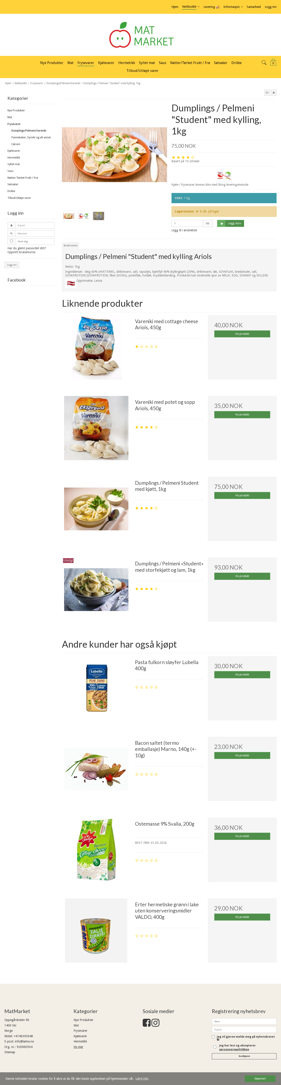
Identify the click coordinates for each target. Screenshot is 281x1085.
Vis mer (78, 1047)
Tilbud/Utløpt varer (19, 198)
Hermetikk (13, 157)
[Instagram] (155, 1025)
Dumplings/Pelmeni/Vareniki (28, 130)
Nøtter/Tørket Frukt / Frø (22, 177)
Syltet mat (13, 164)
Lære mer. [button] (142, 1078)
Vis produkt (242, 333)
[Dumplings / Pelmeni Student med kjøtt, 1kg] (96, 511)
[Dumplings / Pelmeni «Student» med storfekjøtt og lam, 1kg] (96, 592)
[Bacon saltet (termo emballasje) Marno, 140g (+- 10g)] (96, 771)
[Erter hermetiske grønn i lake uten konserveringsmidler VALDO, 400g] (96, 932)
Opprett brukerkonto (21, 252)
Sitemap (9, 1052)
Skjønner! (260, 1078)
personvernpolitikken (234, 1049)
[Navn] (244, 1021)
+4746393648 (23, 1036)
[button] (267, 93)
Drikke (11, 191)
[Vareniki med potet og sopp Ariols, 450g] (96, 430)
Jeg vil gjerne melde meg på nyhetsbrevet (246, 1036)
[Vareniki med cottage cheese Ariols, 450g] (96, 349)
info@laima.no (24, 1041)
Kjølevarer (13, 150)
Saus (10, 171)
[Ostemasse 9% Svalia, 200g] (96, 852)
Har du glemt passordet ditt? (26, 248)
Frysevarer (14, 124)
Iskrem (15, 144)
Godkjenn (244, 1056)
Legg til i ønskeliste (184, 230)
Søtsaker (12, 184)
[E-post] (244, 1029)
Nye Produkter (16, 110)
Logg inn (12, 265)
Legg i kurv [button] (234, 223)
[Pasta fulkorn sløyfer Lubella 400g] (96, 690)
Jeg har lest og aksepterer (237, 1047)
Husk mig (23, 241)
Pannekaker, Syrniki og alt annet (31, 137)
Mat (9, 117)
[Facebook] (147, 1025)
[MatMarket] (140, 34)
